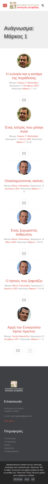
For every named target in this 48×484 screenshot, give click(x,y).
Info (33, 479)
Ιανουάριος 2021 (12, 188)
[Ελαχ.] (44, 472)
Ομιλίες (7, 445)
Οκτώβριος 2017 (11, 339)
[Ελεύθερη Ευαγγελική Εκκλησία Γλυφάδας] (25, 5)
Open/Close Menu (5, 5)
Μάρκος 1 (27, 88)
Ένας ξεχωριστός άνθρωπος (24, 232)
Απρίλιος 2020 (10, 288)
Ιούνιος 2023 (25, 139)
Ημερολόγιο (9, 448)
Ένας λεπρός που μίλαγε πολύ (24, 129)
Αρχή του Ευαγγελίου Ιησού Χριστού (24, 329)
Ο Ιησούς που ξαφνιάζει (24, 281)
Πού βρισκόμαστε (11, 451)
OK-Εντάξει (18, 479)
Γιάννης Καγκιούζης (20, 336)
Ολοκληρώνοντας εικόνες (24, 181)
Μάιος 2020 (10, 242)
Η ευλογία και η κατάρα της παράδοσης (24, 76)
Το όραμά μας (10, 442)
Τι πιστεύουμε (10, 438)
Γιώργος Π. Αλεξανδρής (27, 83)
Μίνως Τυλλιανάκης (20, 186)
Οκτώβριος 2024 (30, 86)
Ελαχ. (27, 479)
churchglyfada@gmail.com (21, 416)
